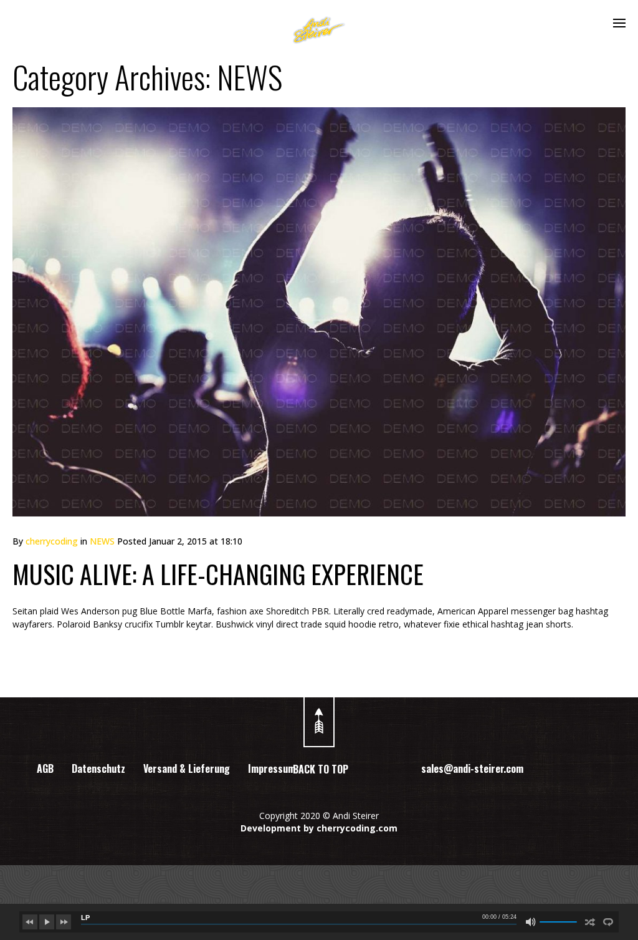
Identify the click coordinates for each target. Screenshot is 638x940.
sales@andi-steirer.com (472, 768)
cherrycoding (52, 541)
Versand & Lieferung (186, 768)
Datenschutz (98, 768)
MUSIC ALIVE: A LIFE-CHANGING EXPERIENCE (218, 574)
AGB (45, 768)
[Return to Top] (319, 716)
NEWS (102, 541)
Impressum (271, 768)
